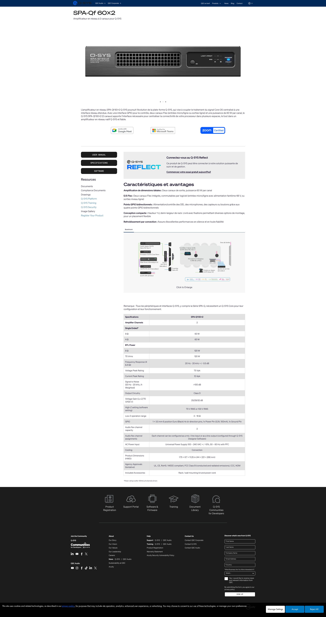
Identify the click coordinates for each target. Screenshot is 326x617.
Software (99, 171)
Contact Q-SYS (190, 544)
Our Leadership (115, 551)
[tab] (129, 229)
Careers (112, 555)
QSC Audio (75, 564)
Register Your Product (92, 215)
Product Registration (155, 548)
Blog (232, 3)
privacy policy (230, 589)
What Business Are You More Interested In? (239, 570)
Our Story (112, 540)
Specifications (99, 162)
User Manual (99, 154)
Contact (239, 3)
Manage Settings (275, 609)
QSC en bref (205, 3)
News (226, 3)
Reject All (314, 609)
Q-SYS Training (88, 203)
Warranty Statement (155, 551)
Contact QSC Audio (192, 548)
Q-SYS (73, 540)
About (111, 536)
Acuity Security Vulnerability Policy (160, 555)
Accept (295, 609)
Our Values (113, 548)
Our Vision (113, 544)
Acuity (111, 567)
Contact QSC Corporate (194, 540)
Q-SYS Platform (89, 198)
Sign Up (240, 594)
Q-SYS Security (88, 207)
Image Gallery (88, 211)
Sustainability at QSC (117, 563)
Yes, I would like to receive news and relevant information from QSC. (241, 580)
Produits (215, 3)
